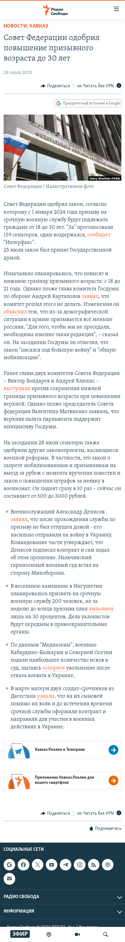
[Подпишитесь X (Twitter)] (37, 864)
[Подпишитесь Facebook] (23, 864)
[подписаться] (9, 878)
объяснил (15, 312)
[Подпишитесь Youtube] (51, 864)
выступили (17, 389)
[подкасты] (49, 934)
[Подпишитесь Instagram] (79, 864)
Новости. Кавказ (26, 26)
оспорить (53, 668)
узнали (45, 696)
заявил (90, 296)
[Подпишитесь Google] (9, 864)
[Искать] (105, 934)
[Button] (55, 86)
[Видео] (77, 934)
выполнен (101, 609)
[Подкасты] (107, 864)
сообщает (98, 235)
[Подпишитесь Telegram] (65, 864)
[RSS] (94, 864)
